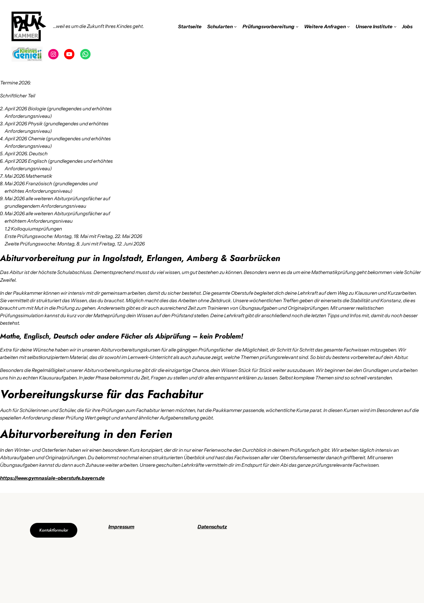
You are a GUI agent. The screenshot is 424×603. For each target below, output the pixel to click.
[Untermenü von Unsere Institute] (395, 26)
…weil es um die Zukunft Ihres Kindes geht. (98, 26)
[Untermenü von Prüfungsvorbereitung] (297, 26)
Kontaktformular (53, 530)
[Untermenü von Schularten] (235, 26)
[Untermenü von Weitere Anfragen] (348, 26)
